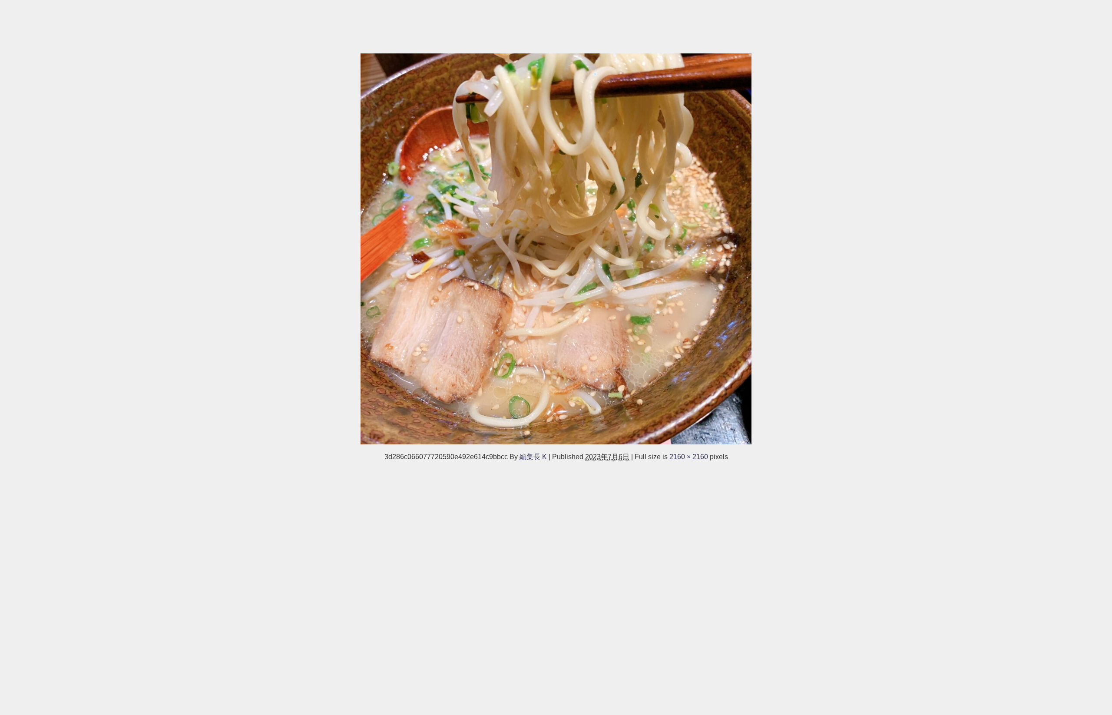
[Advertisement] (260, 22)
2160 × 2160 (688, 456)
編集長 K (533, 456)
